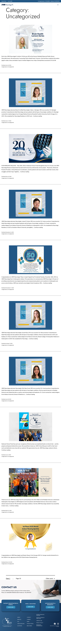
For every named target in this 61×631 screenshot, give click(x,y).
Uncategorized (11, 66)
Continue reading (37, 116)
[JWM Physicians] (20, 623)
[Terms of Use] (39, 620)
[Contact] (29, 617)
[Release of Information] (41, 625)
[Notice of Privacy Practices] (41, 618)
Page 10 (18, 578)
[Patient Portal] (30, 623)
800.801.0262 (15, 592)
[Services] (19, 619)
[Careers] (28, 619)
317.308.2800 (47, 1)
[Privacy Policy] (39, 622)
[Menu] (58, 4)
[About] (18, 617)
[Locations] (19, 625)
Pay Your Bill (10, 1)
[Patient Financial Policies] (41, 615)
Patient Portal (3, 1)
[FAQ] (18, 621)
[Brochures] (29, 625)
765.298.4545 (57, 1)
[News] (28, 621)
